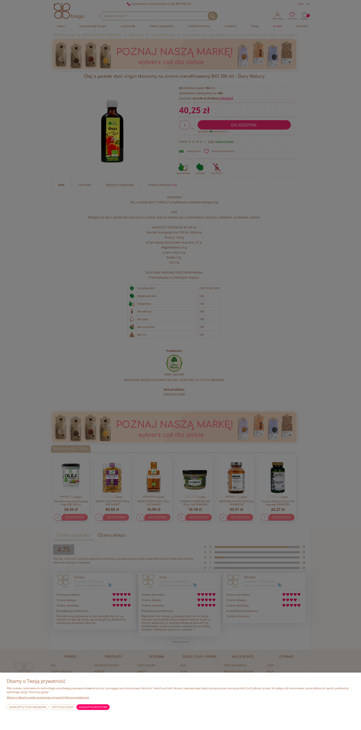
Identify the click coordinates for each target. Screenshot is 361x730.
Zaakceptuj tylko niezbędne (27, 707)
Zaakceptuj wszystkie (93, 707)
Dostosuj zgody (63, 707)
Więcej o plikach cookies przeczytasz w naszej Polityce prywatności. (48, 697)
